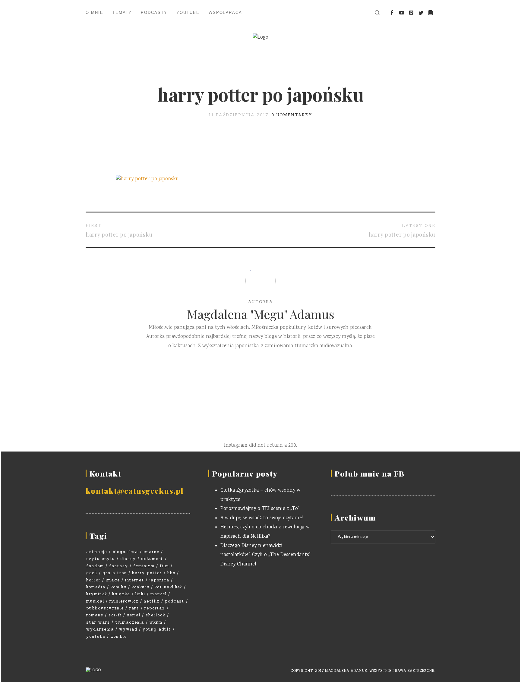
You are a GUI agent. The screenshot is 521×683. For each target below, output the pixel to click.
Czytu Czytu (100, 558)
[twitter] (421, 13)
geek (91, 572)
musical (95, 601)
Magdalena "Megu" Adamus (260, 314)
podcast (175, 601)
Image (113, 580)
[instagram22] (411, 13)
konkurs (141, 587)
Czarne (151, 551)
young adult (157, 629)
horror (93, 580)
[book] (430, 13)
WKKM (156, 622)
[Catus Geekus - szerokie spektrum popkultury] (260, 38)
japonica (159, 580)
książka (121, 593)
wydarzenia (100, 629)
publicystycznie (105, 608)
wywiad (128, 629)
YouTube (188, 12)
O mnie (94, 12)
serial (134, 615)
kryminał (96, 593)
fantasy (118, 565)
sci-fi (115, 615)
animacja (96, 551)
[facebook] (392, 13)
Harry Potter (147, 572)
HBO (171, 572)
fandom (95, 565)
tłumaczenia (129, 622)
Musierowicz (123, 601)
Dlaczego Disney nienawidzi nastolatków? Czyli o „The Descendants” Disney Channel (265, 555)
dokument (152, 558)
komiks (119, 587)
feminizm (144, 565)
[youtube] (401, 13)
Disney (128, 558)
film (164, 565)
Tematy (122, 12)
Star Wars (98, 622)
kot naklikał (168, 587)
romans (94, 615)
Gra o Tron (115, 572)
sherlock (156, 615)
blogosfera (125, 551)
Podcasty (154, 12)
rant (134, 608)
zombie (119, 636)
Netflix (152, 601)
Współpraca (225, 12)
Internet (134, 580)
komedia (96, 587)
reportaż (154, 608)
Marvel (158, 593)
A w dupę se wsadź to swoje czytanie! (261, 518)
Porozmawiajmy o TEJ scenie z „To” (259, 509)
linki (140, 593)
